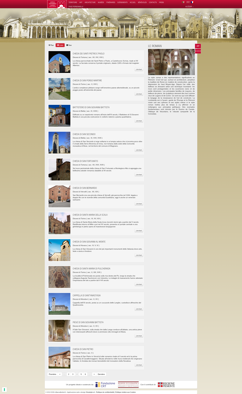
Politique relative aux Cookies (125, 392)
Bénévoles (142, 2)
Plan (52, 45)
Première (52, 374)
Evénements (122, 2)
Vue (70, 45)
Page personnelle (76, 6)
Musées (101, 2)
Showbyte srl (90, 392)
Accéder (188, 6)
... (64, 374)
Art (80, 2)
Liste (61, 45)
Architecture (90, 2)
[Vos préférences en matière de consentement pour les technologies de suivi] (4, 389)
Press (161, 2)
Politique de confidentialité (105, 392)
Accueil (133, 2)
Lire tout (139, 69)
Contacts (153, 2)
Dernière (101, 374)
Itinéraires (110, 2)
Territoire (73, 2)
